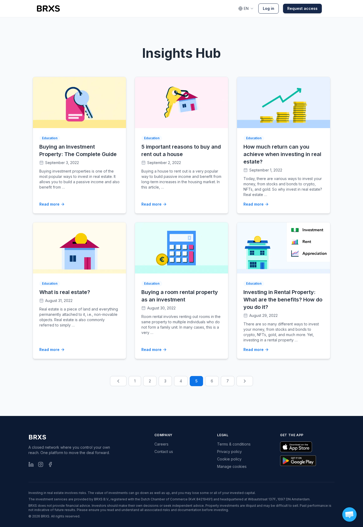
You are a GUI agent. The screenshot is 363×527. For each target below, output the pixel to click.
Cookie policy (229, 459)
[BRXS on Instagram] (40, 464)
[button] (349, 514)
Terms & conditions (234, 444)
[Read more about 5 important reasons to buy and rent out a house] (181, 102)
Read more (49, 204)
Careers (161, 444)
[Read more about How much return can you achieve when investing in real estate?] (283, 102)
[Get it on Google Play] (298, 460)
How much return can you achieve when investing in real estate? (282, 154)
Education (49, 138)
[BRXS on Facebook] (50, 464)
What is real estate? (64, 292)
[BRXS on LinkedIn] (31, 464)
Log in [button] (268, 8)
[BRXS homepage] (48, 8)
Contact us (163, 451)
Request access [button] (302, 8)
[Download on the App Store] (296, 447)
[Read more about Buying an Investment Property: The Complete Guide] (79, 102)
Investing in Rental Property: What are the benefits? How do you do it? (282, 299)
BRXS (37, 437)
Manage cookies (232, 466)
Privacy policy (229, 451)
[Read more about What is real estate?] (79, 247)
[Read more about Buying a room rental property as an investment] (181, 247)
